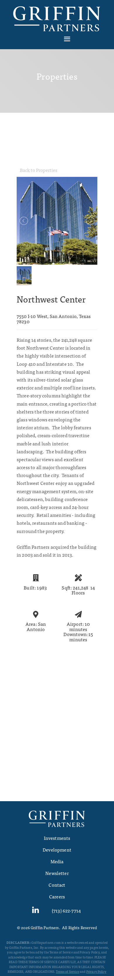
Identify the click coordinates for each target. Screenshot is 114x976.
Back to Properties (38, 170)
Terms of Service (67, 971)
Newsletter (57, 873)
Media (57, 861)
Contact (57, 884)
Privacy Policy (96, 971)
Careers (57, 896)
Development (57, 849)
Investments (57, 838)
